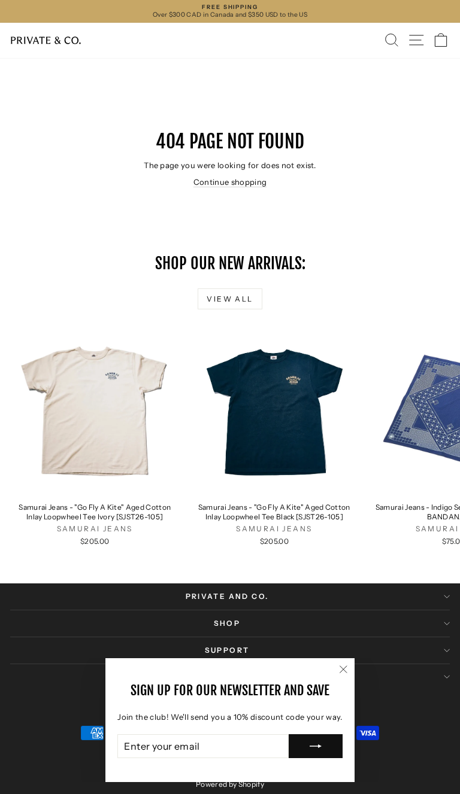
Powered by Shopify (230, 784)
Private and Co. (227, 596)
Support (227, 650)
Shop (227, 623)
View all (230, 298)
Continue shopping (230, 182)
